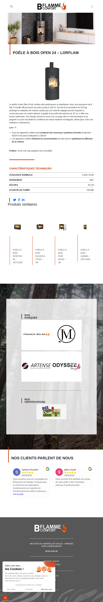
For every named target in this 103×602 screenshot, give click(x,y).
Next (96, 488)
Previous (7, 488)
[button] (5, 598)
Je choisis (29, 589)
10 (58, 511)
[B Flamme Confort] (51, 6)
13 (65, 511)
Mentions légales (51, 561)
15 (70, 511)
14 (68, 511)
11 (60, 511)
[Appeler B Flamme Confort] (11, 6)
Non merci (11, 589)
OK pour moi (46, 589)
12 (63, 511)
